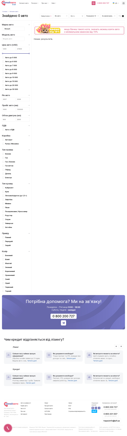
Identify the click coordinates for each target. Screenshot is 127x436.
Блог (69, 405)
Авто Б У (23, 408)
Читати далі (32, 361)
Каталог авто (24, 3)
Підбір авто (24, 405)
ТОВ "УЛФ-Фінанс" (40, 427)
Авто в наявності (26, 403)
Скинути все (45, 16)
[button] (116, 346)
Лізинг (46, 403)
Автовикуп (24, 414)
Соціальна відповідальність (76, 411)
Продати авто (49, 405)
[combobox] (61, 16)
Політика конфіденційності (87, 427)
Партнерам (48, 414)
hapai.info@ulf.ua (112, 421)
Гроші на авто (49, 408)
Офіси (70, 403)
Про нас (23, 411)
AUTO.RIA (47, 411)
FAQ (69, 408)
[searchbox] (11, 29)
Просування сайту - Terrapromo (88, 431)
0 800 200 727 (103, 3)
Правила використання (85, 429)
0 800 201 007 (110, 414)
